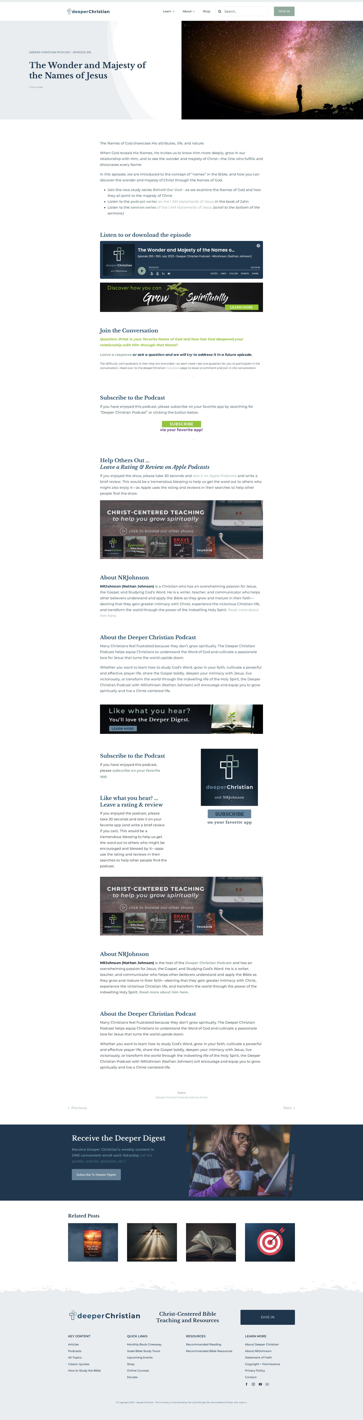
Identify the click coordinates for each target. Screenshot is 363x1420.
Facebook (172, 367)
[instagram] (253, 1384)
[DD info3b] (105, 1311)
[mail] (267, 1384)
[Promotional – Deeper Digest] (181, 706)
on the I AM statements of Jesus (172, 202)
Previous (79, 1108)
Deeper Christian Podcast (208, 963)
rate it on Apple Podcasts (215, 476)
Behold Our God (167, 190)
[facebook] (246, 1384)
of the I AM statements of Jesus (171, 207)
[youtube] (260, 1384)
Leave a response (116, 355)
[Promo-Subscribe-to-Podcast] (229, 746)
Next (287, 1108)
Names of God (198, 1097)
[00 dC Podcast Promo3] (181, 878)
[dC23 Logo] (88, 10)
